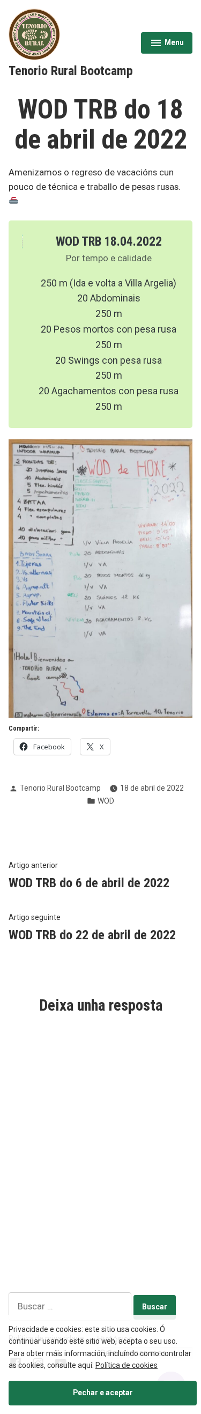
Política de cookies (126, 1365)
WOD (106, 801)
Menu (167, 44)
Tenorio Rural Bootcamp (71, 70)
